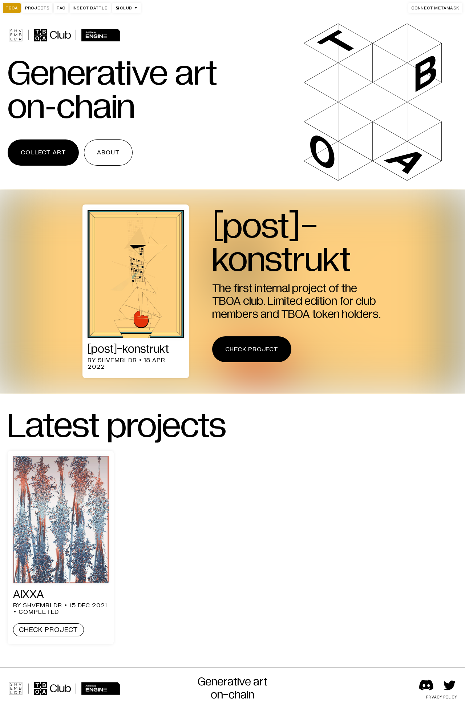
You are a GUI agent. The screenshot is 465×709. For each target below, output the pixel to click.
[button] (435, 8)
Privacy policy (441, 697)
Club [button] (123, 8)
